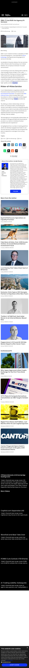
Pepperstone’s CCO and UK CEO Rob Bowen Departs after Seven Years (13, 343)
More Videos (5, 491)
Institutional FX (6, 18)
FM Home (2, 18)
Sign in (26, 15)
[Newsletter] (22, 15)
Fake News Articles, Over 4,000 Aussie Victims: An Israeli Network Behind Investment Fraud (14, 244)
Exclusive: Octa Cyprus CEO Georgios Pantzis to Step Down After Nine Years (14, 293)
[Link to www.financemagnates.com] (14, 207)
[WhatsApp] (4, 150)
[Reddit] (12, 150)
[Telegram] (16, 144)
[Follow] (8, 151)
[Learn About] (24, 146)
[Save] (16, 151)
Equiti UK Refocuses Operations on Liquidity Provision (13, 219)
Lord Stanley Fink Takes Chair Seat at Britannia (14, 269)
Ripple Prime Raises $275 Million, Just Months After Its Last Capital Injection (14, 423)
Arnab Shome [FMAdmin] (16, 24)
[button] (14, 662)
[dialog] (14, 657)
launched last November (7, 93)
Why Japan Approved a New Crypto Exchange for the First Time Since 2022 (14, 372)
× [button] (27, 647)
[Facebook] (20, 144)
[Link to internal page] (5, 166)
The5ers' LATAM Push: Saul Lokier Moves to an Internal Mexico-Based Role (13, 318)
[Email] (12, 144)
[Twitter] (4, 144)
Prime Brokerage (12, 18)
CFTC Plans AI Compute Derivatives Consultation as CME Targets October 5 (14, 397)
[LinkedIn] (8, 144)
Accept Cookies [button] (14, 665)
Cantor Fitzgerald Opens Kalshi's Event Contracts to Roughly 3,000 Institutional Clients (13, 447)
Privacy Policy (9, 660)
